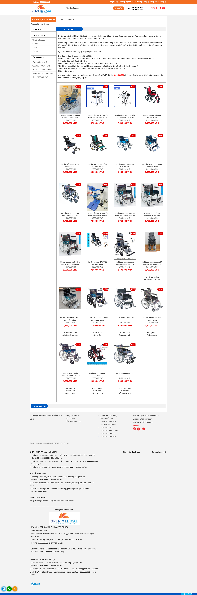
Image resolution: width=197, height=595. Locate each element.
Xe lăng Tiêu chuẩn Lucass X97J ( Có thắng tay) (70, 375)
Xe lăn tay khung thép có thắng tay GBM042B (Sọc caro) (125, 215)
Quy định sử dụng (106, 418)
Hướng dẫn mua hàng (108, 421)
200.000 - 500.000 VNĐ (42, 66)
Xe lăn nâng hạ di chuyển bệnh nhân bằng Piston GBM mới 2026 (98, 215)
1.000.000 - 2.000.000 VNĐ (43, 73)
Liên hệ (71, 19)
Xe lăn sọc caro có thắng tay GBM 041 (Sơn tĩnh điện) (70, 264)
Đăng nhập (154, 2)
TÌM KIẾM (118, 8)
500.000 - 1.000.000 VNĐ (42, 70)
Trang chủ (35, 24)
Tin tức (61, 19)
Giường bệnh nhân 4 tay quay (146, 415)
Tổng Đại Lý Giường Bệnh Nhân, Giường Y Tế (127, 2)
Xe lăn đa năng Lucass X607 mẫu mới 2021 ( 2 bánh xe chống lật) (125, 264)
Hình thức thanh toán (107, 424)
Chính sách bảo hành (108, 436)
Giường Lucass (39, 40)
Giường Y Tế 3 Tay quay (143, 422)
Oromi (35, 51)
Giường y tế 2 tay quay (142, 419)
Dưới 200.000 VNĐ (40, 62)
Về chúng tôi (70, 418)
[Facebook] (139, 430)
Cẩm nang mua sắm (73, 421)
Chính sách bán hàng (107, 415)
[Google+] (144, 430)
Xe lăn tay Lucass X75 (124, 373)
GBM (35, 47)
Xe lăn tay (45, 24)
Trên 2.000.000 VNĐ (40, 77)
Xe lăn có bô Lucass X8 (124, 318)
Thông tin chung (71, 415)
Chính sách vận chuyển (109, 430)
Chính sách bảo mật (107, 433)
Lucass (36, 44)
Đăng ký (163, 2)
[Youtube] (135, 430)
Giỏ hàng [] (159, 8)
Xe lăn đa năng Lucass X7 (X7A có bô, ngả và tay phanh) (152, 264)
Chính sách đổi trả (106, 427)
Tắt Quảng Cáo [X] (187, 594)
